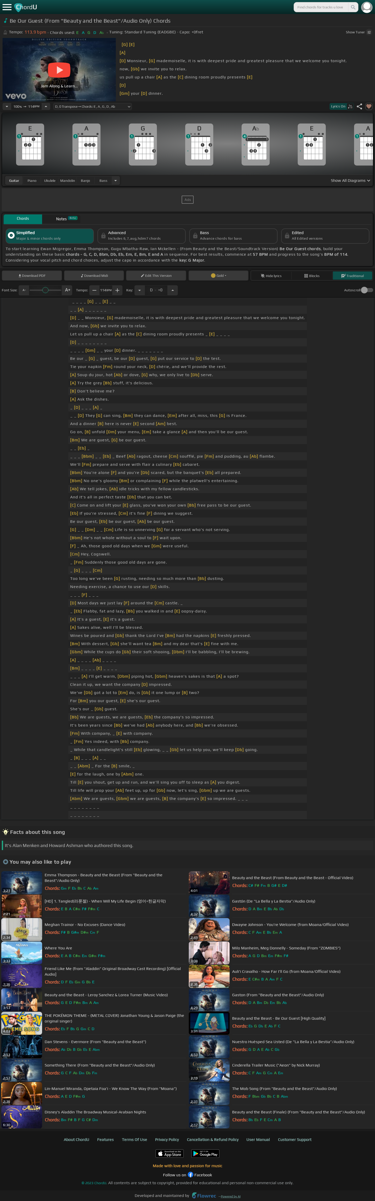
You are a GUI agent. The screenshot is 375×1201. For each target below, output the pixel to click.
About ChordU (76, 1139)
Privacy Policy (167, 1139)
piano (32, 181)
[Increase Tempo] (46, 106)
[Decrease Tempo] (7, 106)
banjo (85, 181)
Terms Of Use (134, 1139)
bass (103, 181)
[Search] (352, 7)
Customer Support (294, 1139)
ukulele (49, 181)
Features (105, 1139)
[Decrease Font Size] (24, 290)
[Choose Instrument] (115, 180)
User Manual (258, 1139)
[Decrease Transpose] (139, 290)
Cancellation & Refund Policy (213, 1139)
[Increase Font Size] (67, 290)
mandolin (67, 181)
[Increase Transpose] (173, 290)
